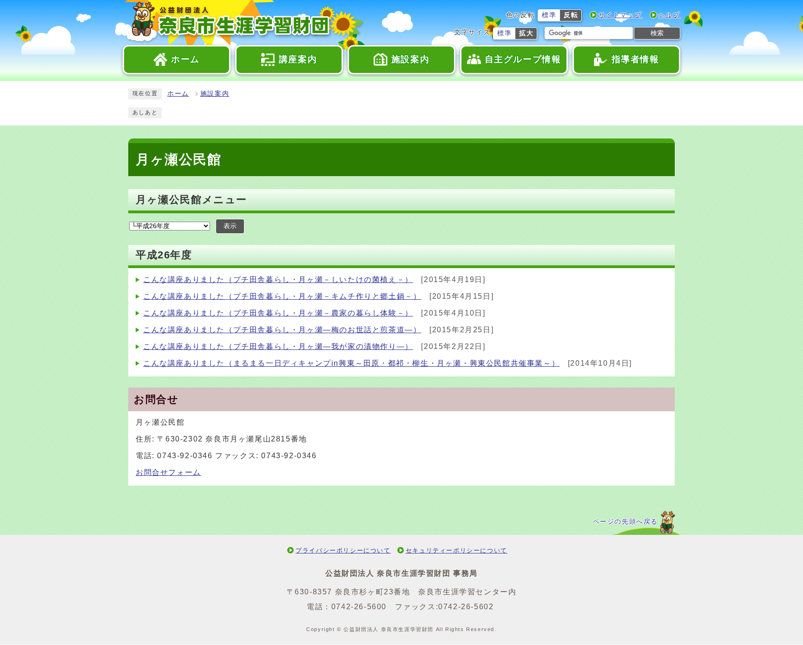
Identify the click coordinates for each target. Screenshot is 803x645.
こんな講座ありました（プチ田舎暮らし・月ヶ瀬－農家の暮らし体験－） (278, 313)
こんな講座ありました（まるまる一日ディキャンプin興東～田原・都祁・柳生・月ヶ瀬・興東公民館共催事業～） (351, 363)
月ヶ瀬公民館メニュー (191, 199)
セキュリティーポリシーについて (456, 550)
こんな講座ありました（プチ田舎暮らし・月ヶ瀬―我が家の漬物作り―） (278, 346)
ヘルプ (669, 15)
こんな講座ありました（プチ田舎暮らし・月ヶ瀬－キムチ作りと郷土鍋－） (282, 296)
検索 (657, 33)
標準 (549, 15)
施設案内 (214, 93)
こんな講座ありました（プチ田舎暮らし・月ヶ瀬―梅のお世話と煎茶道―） (282, 330)
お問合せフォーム (168, 472)
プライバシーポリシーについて (343, 550)
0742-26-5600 (359, 607)
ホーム (178, 93)
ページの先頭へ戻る (625, 521)
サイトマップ (620, 15)
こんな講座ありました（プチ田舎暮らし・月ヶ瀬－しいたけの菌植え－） (278, 279)
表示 (230, 226)
